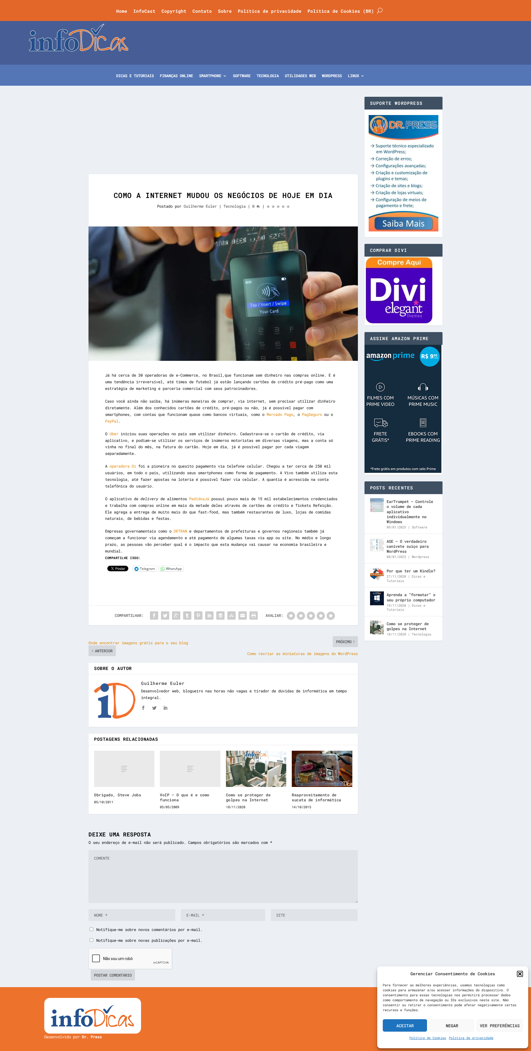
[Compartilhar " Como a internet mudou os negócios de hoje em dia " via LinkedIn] (209, 615)
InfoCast (144, 11)
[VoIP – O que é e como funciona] (190, 769)
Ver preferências (500, 1025)
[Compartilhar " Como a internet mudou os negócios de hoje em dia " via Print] (253, 615)
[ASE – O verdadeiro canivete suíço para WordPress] (377, 545)
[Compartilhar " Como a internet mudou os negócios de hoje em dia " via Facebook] (154, 615)
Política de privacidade (471, 1038)
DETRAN (180, 531)
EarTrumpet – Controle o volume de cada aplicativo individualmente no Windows (410, 511)
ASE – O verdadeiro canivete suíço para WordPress (408, 546)
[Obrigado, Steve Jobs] (124, 769)
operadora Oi (123, 466)
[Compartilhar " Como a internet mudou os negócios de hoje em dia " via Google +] (176, 615)
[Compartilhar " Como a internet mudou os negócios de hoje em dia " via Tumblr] (187, 615)
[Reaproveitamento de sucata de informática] (322, 769)
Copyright (174, 11)
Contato (202, 11)
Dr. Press (92, 1036)
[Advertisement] (223, 135)
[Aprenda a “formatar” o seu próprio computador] (377, 598)
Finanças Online (176, 76)
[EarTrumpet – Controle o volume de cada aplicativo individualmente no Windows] (377, 505)
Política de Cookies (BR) (341, 11)
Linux (353, 76)
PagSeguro (312, 414)
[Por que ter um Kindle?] (377, 574)
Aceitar (405, 1025)
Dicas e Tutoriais (135, 76)
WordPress (332, 76)
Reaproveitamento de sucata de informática (316, 797)
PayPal (111, 421)
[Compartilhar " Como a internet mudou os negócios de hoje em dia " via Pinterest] (198, 615)
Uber (114, 433)
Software (242, 76)
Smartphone (210, 76)
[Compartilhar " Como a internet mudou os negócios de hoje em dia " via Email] (242, 615)
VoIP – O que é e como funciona (184, 797)
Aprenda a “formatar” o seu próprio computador (411, 597)
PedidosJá (199, 498)
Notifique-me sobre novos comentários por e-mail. (149, 929)
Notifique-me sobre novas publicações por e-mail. (149, 940)
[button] (520, 974)
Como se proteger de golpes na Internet (248, 797)
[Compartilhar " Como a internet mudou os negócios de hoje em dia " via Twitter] (165, 615)
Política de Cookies (427, 1038)
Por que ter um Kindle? (411, 570)
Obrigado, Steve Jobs (117, 794)
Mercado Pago (280, 414)
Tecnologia (268, 76)
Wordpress (420, 556)
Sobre (225, 11)
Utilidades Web (300, 76)
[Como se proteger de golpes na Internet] (256, 769)
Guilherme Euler (200, 206)
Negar (452, 1025)
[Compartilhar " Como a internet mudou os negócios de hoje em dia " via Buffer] (220, 615)
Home (121, 11)
